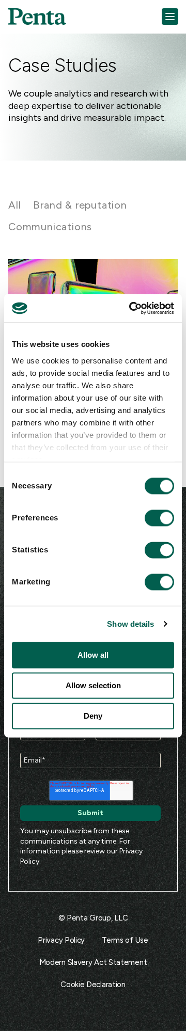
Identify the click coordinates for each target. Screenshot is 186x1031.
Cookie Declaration (93, 984)
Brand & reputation (80, 205)
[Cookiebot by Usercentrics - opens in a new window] (131, 308)
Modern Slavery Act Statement (93, 962)
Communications (50, 226)
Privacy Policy (61, 940)
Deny (93, 715)
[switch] (150, 518)
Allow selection (93, 685)
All (14, 205)
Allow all (93, 655)
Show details (130, 624)
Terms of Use (125, 940)
